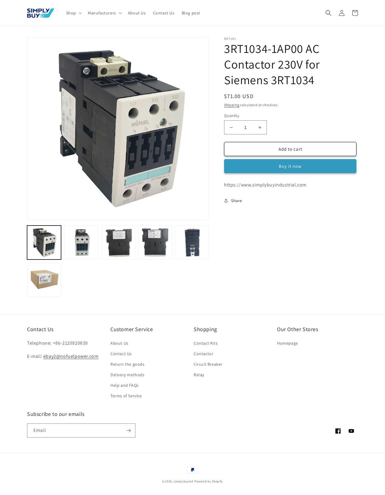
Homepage (287, 343)
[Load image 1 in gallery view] (44, 243)
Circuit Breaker (208, 364)
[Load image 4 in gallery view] (155, 243)
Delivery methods (127, 374)
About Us (119, 343)
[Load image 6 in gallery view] (44, 280)
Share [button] (236, 200)
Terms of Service (126, 395)
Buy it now (290, 166)
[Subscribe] (128, 430)
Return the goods (127, 364)
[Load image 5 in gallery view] (192, 243)
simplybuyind (183, 481)
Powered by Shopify (208, 481)
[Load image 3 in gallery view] (118, 243)
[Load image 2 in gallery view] (81, 243)
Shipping (231, 105)
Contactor (203, 353)
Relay (199, 374)
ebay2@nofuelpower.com (71, 356)
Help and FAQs (124, 385)
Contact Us (121, 353)
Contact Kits (205, 343)
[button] (73, 13)
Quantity (231, 115)
